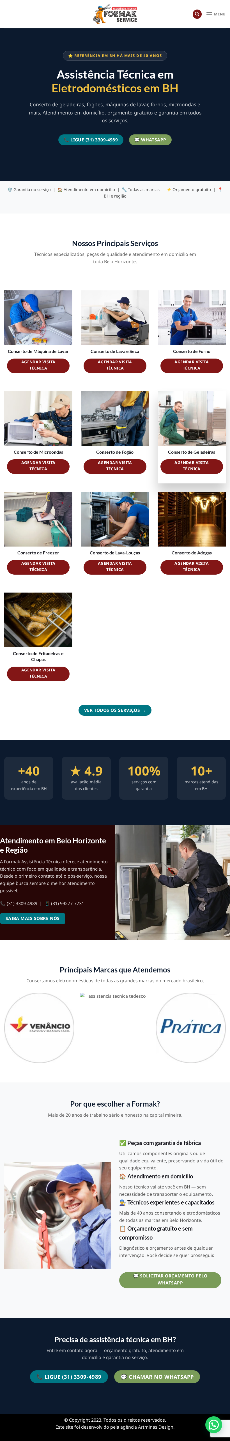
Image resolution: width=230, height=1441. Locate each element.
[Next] (225, 1030)
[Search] (197, 14)
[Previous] (4, 1030)
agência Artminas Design (146, 1427)
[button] (213, 1424)
